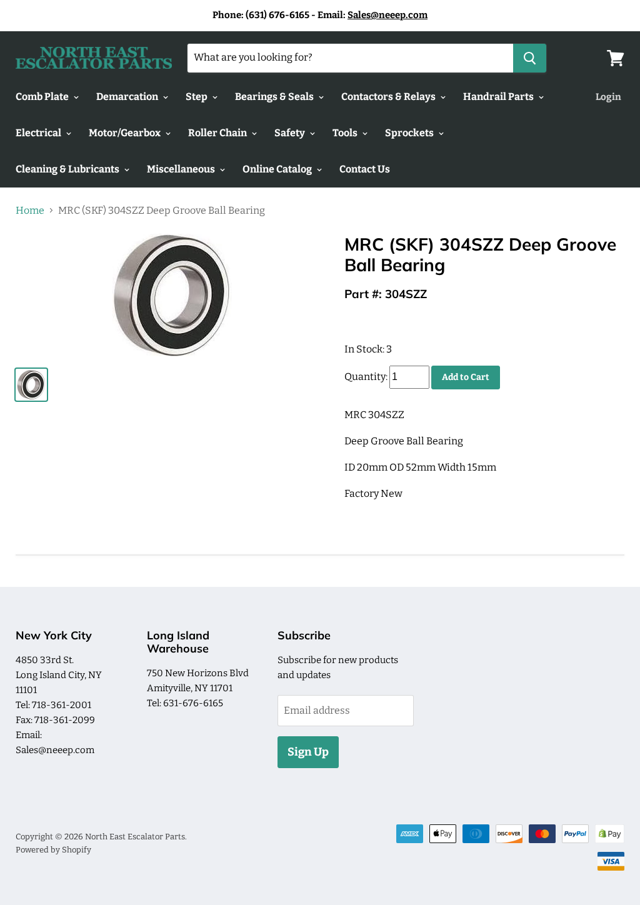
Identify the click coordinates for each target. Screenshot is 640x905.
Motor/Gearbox (125, 133)
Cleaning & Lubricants (68, 169)
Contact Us (364, 169)
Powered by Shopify (53, 849)
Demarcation (128, 96)
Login (608, 96)
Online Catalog (278, 169)
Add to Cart (465, 377)
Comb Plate (43, 96)
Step (197, 96)
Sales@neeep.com (388, 15)
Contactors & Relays (389, 96)
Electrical (39, 133)
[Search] (529, 58)
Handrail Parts (499, 96)
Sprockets (410, 133)
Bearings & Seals (275, 96)
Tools (345, 133)
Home (30, 210)
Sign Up (308, 752)
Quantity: (366, 376)
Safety (290, 133)
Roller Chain (218, 133)
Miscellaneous (182, 169)
